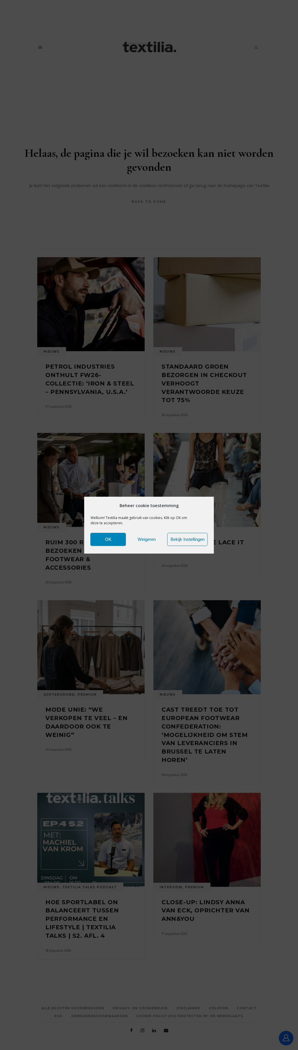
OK (108, 539)
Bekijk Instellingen (188, 539)
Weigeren (147, 539)
